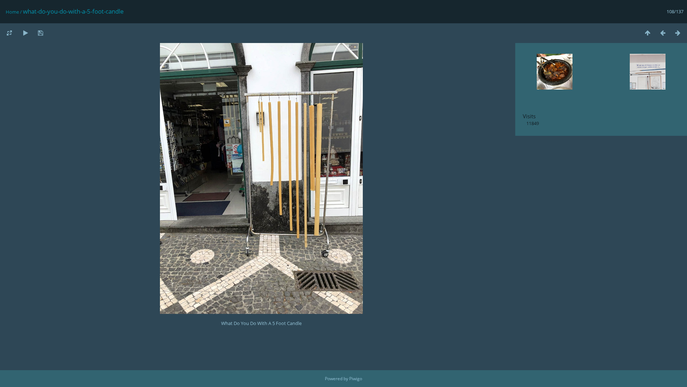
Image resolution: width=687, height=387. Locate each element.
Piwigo (355, 379)
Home (12, 12)
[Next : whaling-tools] (677, 33)
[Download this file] (40, 33)
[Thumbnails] (647, 33)
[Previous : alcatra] (662, 33)
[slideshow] (25, 33)
